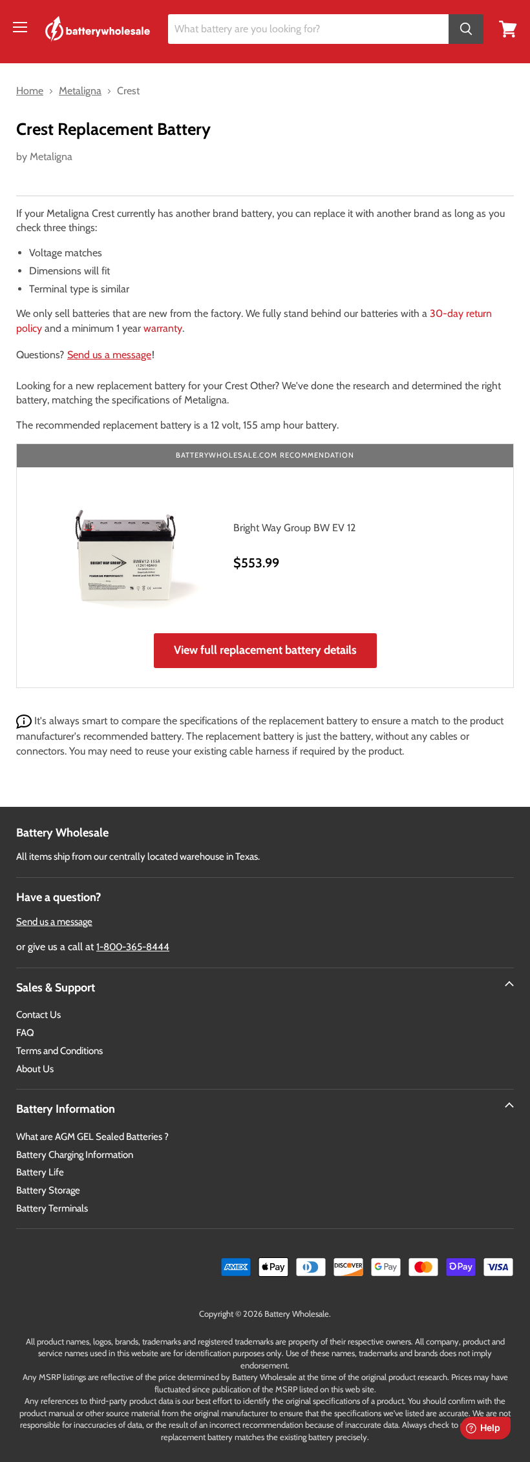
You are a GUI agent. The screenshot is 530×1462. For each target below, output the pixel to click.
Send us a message (109, 355)
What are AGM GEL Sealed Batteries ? (92, 1136)
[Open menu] (20, 27)
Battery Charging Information (74, 1155)
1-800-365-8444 (132, 947)
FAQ (25, 1033)
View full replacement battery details (265, 650)
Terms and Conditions (59, 1051)
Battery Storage (48, 1190)
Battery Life (40, 1172)
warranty (162, 328)
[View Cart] (508, 28)
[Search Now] (466, 29)
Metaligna (51, 156)
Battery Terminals (52, 1208)
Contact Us (38, 1014)
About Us (35, 1069)
